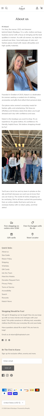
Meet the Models (8, 276)
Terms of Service (8, 287)
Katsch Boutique (12, 408)
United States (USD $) (12, 403)
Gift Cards (5, 269)
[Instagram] (6, 340)
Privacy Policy (7, 283)
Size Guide (6, 255)
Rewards (5, 298)
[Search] (7, 8)
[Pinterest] (9, 340)
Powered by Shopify (23, 408)
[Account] (36, 8)
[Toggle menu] (2, 8)
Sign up (8, 368)
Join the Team (7, 273)
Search (4, 294)
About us (5, 252)
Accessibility (6, 291)
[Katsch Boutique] (22, 8)
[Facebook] (2, 340)
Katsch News (7, 301)
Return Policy (7, 259)
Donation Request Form (11, 280)
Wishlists (5, 266)
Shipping (5, 262)
